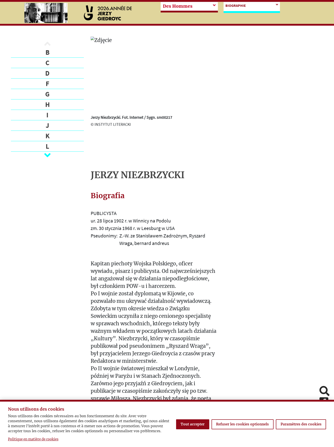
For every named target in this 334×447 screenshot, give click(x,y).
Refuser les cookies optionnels (242, 424)
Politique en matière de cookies (33, 439)
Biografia (108, 195)
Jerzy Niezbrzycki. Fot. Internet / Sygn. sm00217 (131, 117)
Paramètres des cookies (301, 424)
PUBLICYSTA (104, 213)
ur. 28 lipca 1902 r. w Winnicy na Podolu (131, 220)
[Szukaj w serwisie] (324, 391)
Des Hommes (177, 6)
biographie (235, 5)
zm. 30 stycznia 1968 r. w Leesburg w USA (133, 228)
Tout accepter (192, 424)
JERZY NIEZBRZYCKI (137, 175)
